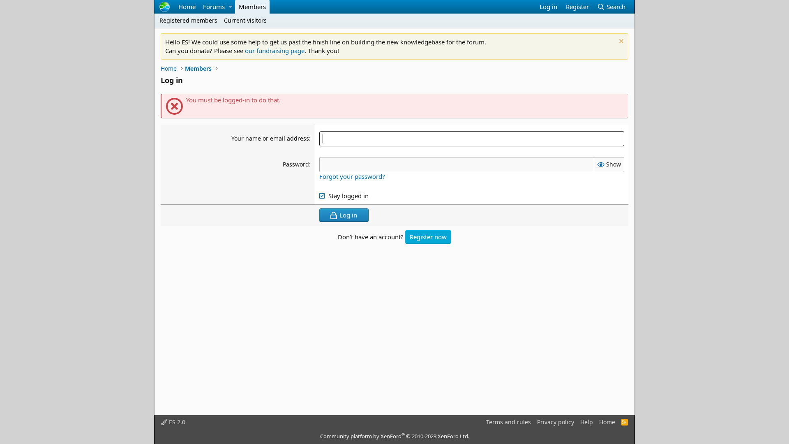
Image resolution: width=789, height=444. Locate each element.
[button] (230, 7)
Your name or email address (270, 138)
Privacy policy (555, 422)
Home (187, 6)
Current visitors (245, 20)
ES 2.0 (176, 422)
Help (586, 422)
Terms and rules (508, 422)
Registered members (188, 20)
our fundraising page (275, 50)
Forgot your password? (352, 176)
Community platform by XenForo (394, 436)
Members (252, 6)
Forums (214, 6)
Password (296, 164)
